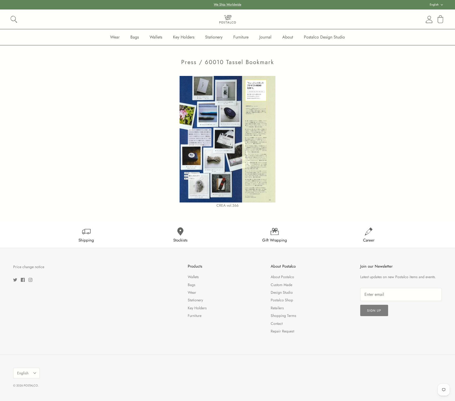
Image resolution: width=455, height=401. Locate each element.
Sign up (374, 310)
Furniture (241, 37)
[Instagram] (30, 280)
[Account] (428, 19)
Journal (265, 37)
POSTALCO (31, 385)
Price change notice (28, 266)
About (287, 37)
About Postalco (282, 276)
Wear (115, 37)
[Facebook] (23, 280)
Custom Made (281, 284)
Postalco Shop (282, 300)
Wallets (156, 37)
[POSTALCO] (227, 19)
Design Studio (282, 292)
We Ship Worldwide (227, 4)
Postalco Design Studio (324, 37)
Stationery (213, 37)
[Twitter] (15, 280)
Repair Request (282, 331)
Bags (134, 37)
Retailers (277, 308)
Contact (277, 323)
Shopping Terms (283, 315)
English (434, 4)
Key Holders (183, 37)
